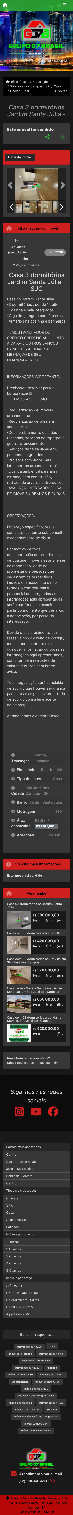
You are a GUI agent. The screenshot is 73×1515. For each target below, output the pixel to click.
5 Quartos (13, 1270)
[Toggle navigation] (64, 5)
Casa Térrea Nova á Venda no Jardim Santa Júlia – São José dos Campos (34, 990)
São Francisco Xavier (21, 1162)
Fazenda (12, 1227)
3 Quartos (13, 1256)
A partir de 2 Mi (17, 1314)
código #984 (36, 1423)
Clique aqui (15, 1063)
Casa (57, 86)
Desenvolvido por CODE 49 (36, 1511)
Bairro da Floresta (19, 1176)
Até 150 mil (14, 1286)
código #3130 (36, 1388)
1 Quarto (12, 1242)
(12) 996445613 (53, 61)
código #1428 (51, 1402)
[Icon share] (19, 1111)
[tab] (20, 157)
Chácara (12, 1198)
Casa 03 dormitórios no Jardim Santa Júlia (34, 905)
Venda (26, 82)
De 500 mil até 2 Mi (20, 1307)
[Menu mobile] (5, 5)
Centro (11, 1154)
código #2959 (27, 1367)
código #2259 (27, 1409)
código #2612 (52, 1374)
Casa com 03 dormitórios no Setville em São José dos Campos (36, 960)
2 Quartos (13, 1249)
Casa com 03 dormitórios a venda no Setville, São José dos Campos (34, 1019)
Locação (41, 82)
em (36, 1360)
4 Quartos (13, 1263)
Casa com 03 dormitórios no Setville (34, 933)
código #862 (20, 1402)
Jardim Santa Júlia (19, 1169)
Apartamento (16, 1220)
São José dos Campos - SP (29, 86)
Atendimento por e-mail (40, 1474)
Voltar (62, 91)
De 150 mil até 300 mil (22, 1293)
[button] (11, 185)
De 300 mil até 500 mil (22, 1300)
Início (14, 82)
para (20, 1353)
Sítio (9, 1205)
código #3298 (29, 1346)
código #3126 (47, 1381)
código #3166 (51, 1353)
